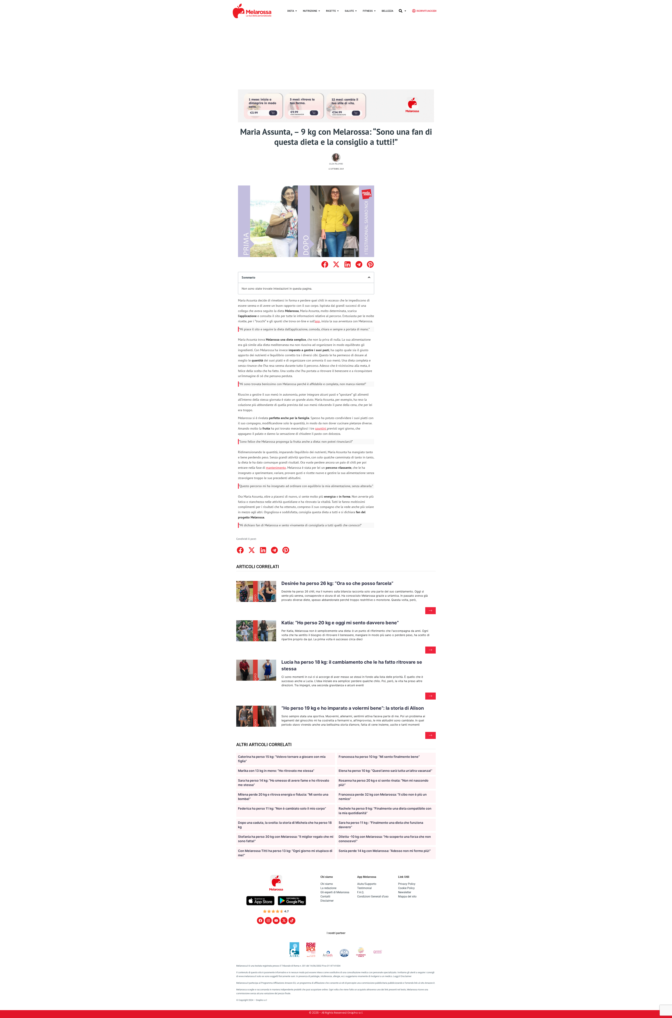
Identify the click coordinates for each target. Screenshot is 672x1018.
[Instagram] (268, 920)
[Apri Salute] (356, 11)
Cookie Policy (406, 888)
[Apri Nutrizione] (319, 11)
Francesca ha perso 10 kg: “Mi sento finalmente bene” (379, 757)
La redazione (328, 888)
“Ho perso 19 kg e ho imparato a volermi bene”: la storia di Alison (352, 708)
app (317, 321)
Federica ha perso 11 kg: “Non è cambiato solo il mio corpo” (282, 808)
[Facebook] (260, 920)
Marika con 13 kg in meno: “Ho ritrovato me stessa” (276, 771)
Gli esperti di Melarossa (334, 892)
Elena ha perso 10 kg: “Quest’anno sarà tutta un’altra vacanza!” (385, 771)
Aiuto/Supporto (366, 884)
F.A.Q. (360, 892)
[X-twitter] (284, 920)
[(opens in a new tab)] (326, 428)
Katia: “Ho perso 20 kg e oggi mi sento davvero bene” (340, 622)
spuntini (320, 428)
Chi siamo (326, 884)
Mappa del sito (407, 896)
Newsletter (404, 892)
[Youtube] (276, 920)
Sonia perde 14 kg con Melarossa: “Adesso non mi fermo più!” (385, 851)
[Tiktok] (291, 920)
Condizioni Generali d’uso (372, 896)
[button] (325, 264)
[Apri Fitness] (375, 11)
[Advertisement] (336, 47)
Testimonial (364, 888)
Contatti (325, 896)
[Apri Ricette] (338, 11)
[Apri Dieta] (296, 11)
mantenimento (276, 468)
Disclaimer (327, 900)
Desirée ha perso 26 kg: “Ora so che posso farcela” (337, 583)
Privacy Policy (406, 884)
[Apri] (405, 11)
